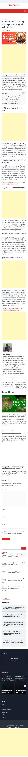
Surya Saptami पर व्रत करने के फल (11, 99)
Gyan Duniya (14, 5)
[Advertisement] (14, 59)
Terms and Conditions (6, 709)
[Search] (25, 11)
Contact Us (4, 717)
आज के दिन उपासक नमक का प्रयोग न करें (12, 101)
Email (3, 517)
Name (3, 509)
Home (3, 704)
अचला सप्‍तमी (19, 244)
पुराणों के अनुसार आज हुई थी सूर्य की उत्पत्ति (12, 96)
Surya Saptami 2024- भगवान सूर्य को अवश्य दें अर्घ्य (14, 98)
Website (3, 524)
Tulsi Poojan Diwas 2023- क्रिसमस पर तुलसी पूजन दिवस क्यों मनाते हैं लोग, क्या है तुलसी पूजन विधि (14, 416)
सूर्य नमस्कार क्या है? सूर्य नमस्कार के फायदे (11, 434)
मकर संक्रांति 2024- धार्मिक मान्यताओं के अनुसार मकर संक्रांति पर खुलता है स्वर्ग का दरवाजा (13, 467)
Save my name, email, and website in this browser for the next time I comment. (14, 532)
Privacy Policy (5, 712)
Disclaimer (4, 714)
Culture (4, 19)
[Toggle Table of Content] (22, 93)
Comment (4, 489)
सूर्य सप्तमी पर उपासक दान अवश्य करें (11, 103)
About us (3, 706)
